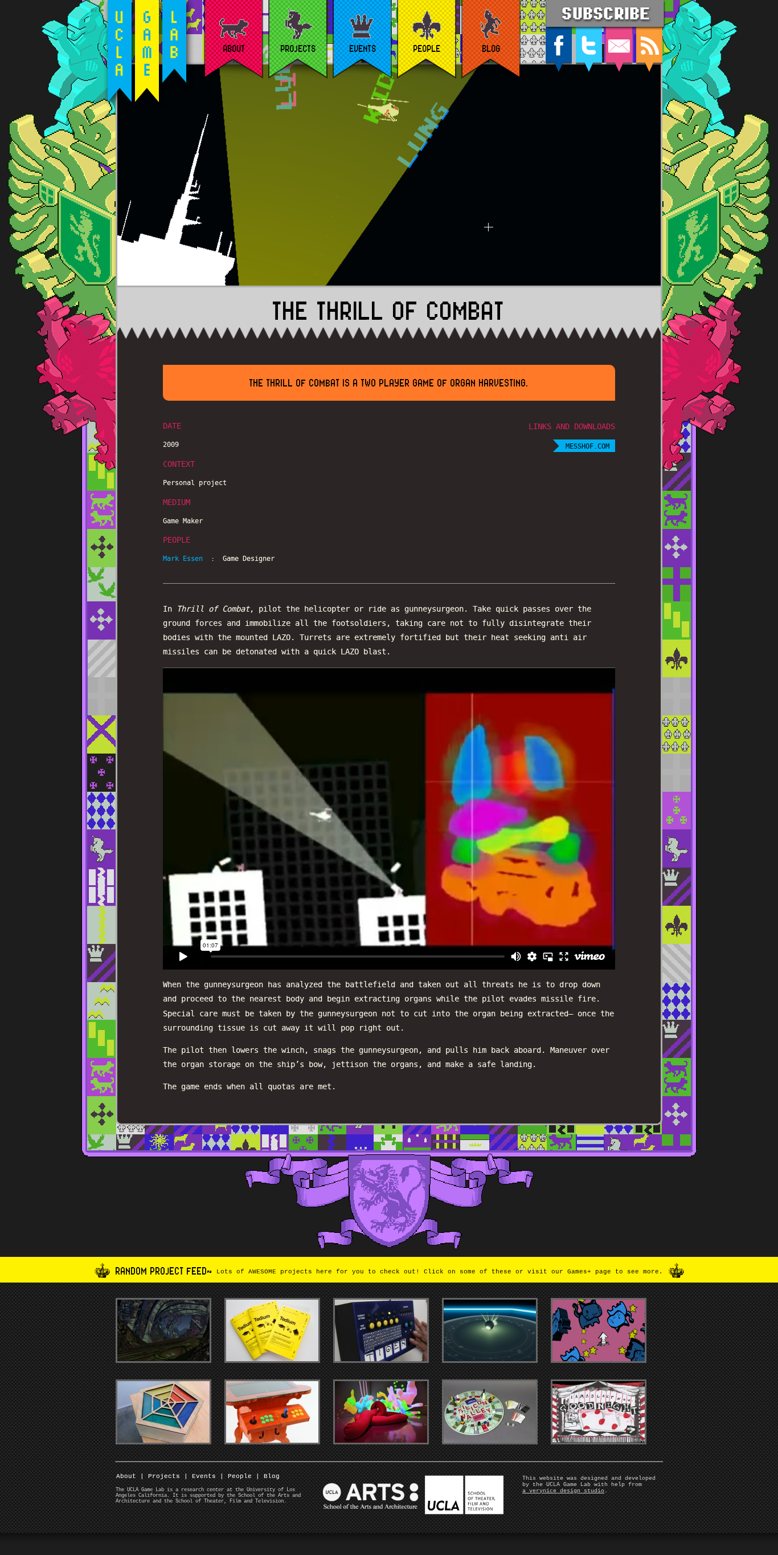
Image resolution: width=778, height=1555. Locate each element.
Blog (268, 1476)
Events (200, 1476)
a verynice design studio (563, 1491)
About (126, 1476)
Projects (160, 1476)
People (236, 1476)
